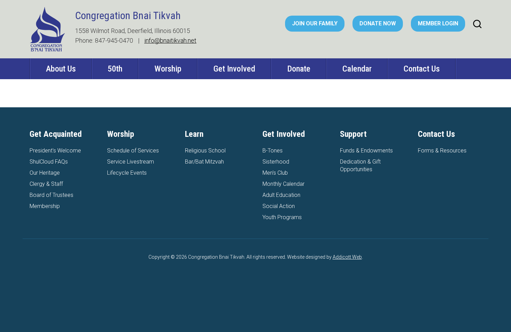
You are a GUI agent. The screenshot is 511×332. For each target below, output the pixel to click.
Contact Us (422, 69)
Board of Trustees (51, 195)
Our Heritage (45, 172)
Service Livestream (130, 161)
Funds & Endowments (366, 150)
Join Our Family (315, 23)
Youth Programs (282, 217)
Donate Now (377, 23)
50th (115, 69)
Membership (45, 206)
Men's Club (275, 172)
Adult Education (281, 195)
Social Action (278, 206)
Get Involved (234, 69)
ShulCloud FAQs (49, 161)
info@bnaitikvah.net (170, 40)
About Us (61, 69)
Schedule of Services (133, 150)
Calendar (357, 69)
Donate (298, 69)
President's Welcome (55, 150)
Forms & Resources (442, 150)
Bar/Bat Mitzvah (204, 161)
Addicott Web (347, 257)
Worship (167, 69)
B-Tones (272, 150)
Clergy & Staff (46, 184)
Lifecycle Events (127, 172)
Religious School (205, 150)
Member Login (438, 23)
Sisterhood (275, 161)
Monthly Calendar (283, 184)
